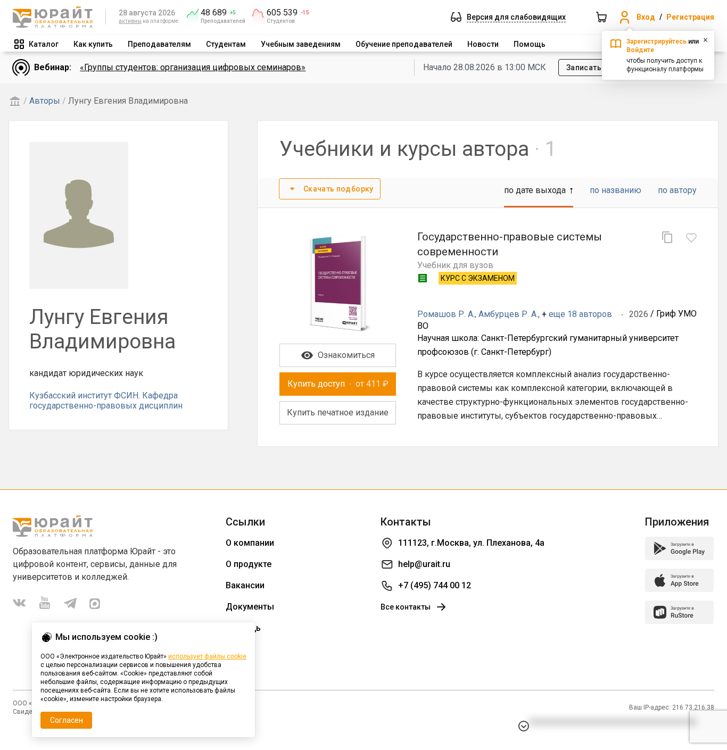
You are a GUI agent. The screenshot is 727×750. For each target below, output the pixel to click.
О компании (250, 543)
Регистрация (690, 17)
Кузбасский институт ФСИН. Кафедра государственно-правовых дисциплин (106, 400)
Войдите (640, 50)
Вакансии (245, 585)
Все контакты (406, 607)
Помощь (530, 44)
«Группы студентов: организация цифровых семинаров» (192, 67)
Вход (646, 17)
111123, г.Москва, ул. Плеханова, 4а (471, 543)
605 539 (282, 13)
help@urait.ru (424, 564)
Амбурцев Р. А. (508, 314)
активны (130, 21)
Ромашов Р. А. (446, 314)
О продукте (248, 564)
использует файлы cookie (207, 656)
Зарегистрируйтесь (656, 41)
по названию (615, 190)
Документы (250, 607)
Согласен (66, 720)
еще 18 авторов (580, 314)
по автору (677, 190)
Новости (483, 44)
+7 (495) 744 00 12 (434, 585)
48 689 (214, 13)
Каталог (44, 44)
